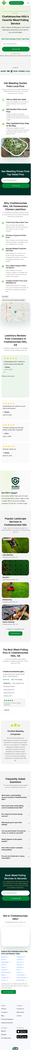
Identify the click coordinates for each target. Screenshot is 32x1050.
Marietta (19, 964)
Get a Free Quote (8, 992)
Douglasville (20, 957)
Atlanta (3, 975)
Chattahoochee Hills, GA (20, 11)
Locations (4, 11)
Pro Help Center (6, 1038)
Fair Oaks (3, 980)
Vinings (3, 967)
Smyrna (3, 964)
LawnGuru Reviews (7, 1022)
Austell (3, 959)
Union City (19, 962)
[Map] (16, 936)
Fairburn (19, 972)
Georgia (11, 11)
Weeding (15, 13)
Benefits (3, 1034)
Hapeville (19, 959)
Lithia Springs (4, 962)
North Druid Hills (21, 977)
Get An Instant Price (16, 3)
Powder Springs (5, 972)
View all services (15, 633)
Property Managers (7, 1019)
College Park (4, 977)
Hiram (18, 969)
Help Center (20, 1012)
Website (6, 710)
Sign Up (3, 1031)
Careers (19, 1015)
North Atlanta (20, 975)
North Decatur (20, 980)
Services (3, 1008)
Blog (2, 1015)
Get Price (15, 49)
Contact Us (20, 1008)
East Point (4, 969)
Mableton (4, 957)
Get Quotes (15, 898)
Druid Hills (19, 967)
